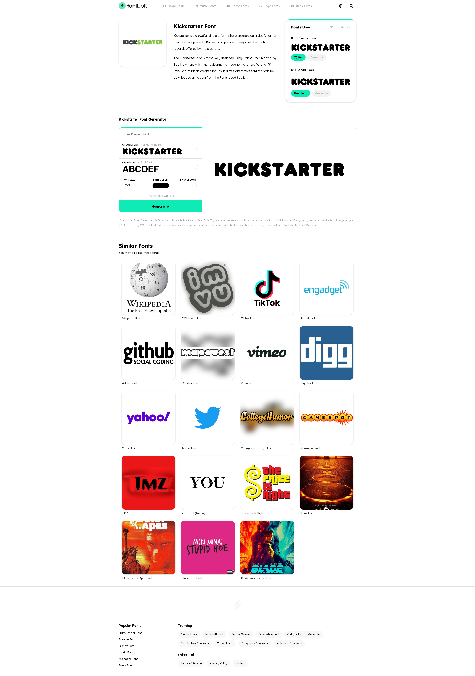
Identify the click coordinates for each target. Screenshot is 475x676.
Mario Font (126, 652)
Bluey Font (126, 665)
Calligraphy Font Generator (304, 634)
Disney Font (126, 646)
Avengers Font (128, 659)
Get (300, 57)
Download (300, 93)
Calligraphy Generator (254, 643)
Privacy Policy (218, 663)
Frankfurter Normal (257, 58)
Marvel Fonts (189, 634)
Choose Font (130, 145)
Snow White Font (269, 634)
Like (347, 27)
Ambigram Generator (289, 643)
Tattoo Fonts (225, 643)
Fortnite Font (127, 639)
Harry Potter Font (130, 633)
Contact (240, 663)
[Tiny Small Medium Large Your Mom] (133, 183)
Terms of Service (191, 663)
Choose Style (130, 162)
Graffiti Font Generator (195, 643)
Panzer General (240, 634)
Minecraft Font (214, 634)
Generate (316, 57)
